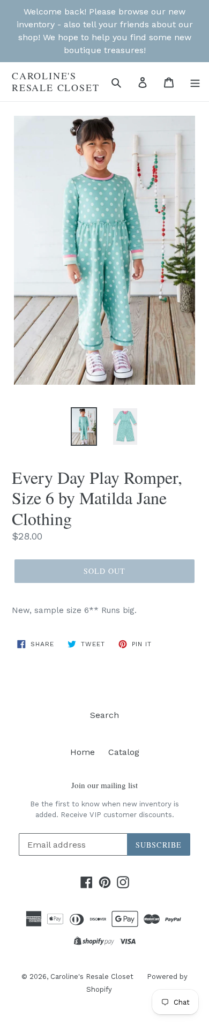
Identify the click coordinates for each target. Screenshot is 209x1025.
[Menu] (195, 82)
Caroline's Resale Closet (55, 81)
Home (82, 752)
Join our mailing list (104, 785)
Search (104, 715)
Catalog (123, 752)
